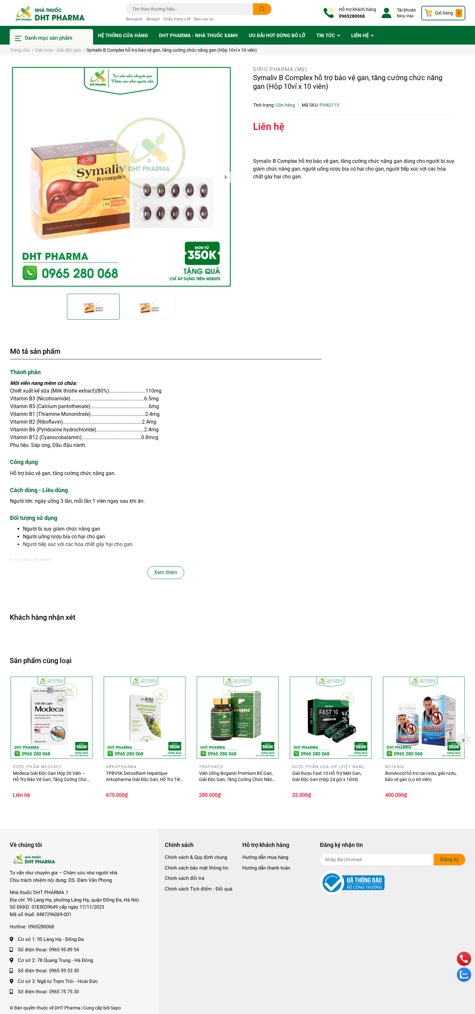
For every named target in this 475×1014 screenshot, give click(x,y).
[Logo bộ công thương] (352, 882)
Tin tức (326, 35)
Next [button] (225, 177)
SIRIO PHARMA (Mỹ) (280, 69)
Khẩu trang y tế (177, 19)
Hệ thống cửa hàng (123, 35)
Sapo (116, 1007)
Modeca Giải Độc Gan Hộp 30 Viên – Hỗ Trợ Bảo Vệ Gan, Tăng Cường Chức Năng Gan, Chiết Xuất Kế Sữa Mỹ (51, 779)
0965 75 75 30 (64, 992)
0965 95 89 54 (64, 950)
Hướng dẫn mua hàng (265, 857)
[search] (262, 9)
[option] (121, 177)
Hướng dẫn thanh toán (266, 868)
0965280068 (352, 16)
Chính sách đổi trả (184, 878)
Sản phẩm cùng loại (41, 660)
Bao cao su (204, 19)
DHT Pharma (67, 1007)
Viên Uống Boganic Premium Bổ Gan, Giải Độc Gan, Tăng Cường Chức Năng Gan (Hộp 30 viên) (237, 779)
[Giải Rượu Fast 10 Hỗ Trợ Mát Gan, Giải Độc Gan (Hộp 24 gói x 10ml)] (330, 717)
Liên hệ (360, 35)
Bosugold (134, 19)
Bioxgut (153, 19)
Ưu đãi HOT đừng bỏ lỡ (277, 35)
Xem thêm (165, 572)
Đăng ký (449, 859)
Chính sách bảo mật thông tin (196, 868)
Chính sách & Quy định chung (196, 857)
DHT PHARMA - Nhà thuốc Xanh (198, 35)
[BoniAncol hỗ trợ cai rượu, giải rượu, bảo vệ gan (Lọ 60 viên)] (423, 717)
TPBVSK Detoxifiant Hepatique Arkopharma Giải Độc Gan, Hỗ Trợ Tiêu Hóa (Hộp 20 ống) (144, 779)
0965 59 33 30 (64, 971)
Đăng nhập (405, 16)
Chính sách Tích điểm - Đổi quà (198, 889)
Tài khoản (406, 10)
